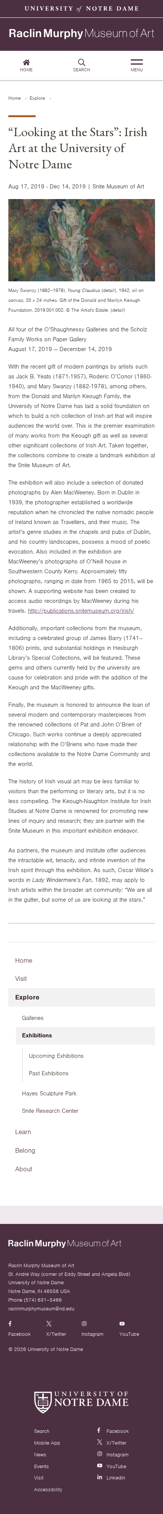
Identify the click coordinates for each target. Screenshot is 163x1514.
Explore (37, 98)
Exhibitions (37, 1035)
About (23, 1169)
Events (41, 1466)
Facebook (117, 1431)
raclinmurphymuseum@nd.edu (41, 1308)
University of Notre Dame (81, 9)
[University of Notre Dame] (81, 1402)
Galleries (33, 1018)
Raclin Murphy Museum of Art (81, 34)
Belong (25, 1150)
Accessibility (48, 1489)
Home (26, 70)
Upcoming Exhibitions (56, 1056)
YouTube (115, 1466)
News (40, 1454)
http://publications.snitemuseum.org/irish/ (81, 611)
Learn (23, 1132)
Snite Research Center (50, 1111)
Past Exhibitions (49, 1073)
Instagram (117, 1454)
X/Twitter (115, 1443)
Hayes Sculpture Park (49, 1093)
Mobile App (47, 1443)
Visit (21, 978)
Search (81, 70)
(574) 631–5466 (43, 1300)
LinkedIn (115, 1478)
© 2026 (17, 1349)
